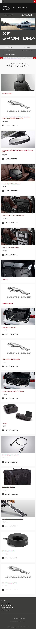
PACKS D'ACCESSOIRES (9, 54)
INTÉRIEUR (27, 47)
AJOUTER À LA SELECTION (11, 125)
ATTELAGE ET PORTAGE (9, 51)
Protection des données (6, 605)
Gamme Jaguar (9, 15)
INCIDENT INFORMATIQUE (7, 607)
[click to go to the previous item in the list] (1, 58)
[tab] (9, 47)
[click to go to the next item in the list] (34, 58)
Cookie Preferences (5, 610)
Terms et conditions (5, 603)
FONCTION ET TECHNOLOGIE (11, 58)
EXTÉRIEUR (9, 47)
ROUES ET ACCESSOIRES (27, 51)
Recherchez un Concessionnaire (27, 15)
